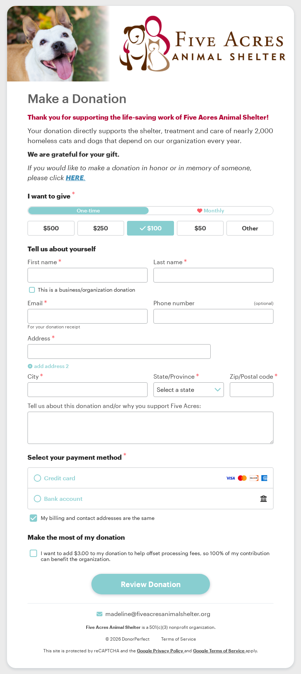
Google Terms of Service (219, 650)
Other (250, 228)
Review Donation (151, 584)
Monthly (214, 210)
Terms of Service (178, 638)
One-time (88, 210)
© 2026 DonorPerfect (127, 638)
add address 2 (51, 366)
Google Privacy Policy (160, 650)
